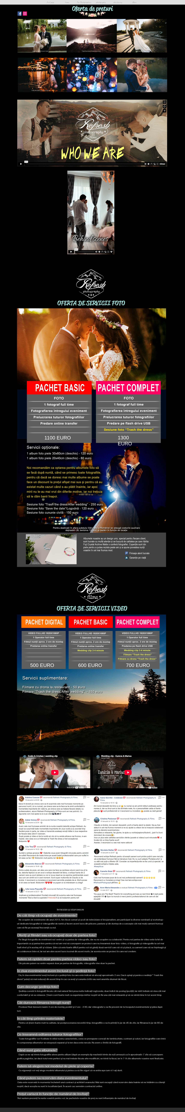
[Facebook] (20, 13)
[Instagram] (25, 13)
